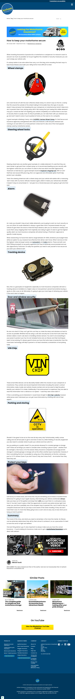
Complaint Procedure (33, 659)
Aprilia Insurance (21, 644)
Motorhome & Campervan (34, 43)
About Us (33, 644)
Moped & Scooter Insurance (8, 644)
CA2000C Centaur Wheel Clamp (43, 119)
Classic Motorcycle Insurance (9, 648)
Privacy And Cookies (34, 662)
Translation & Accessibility (57, 1)
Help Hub (33, 650)
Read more (20, 610)
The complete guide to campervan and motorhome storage (13, 603)
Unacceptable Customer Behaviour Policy (35, 666)
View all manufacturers (24, 658)
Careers (33, 646)
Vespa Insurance (22, 655)
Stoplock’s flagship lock (48, 171)
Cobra (45, 242)
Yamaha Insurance (22, 653)
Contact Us (34, 653)
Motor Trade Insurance (10, 653)
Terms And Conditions (34, 655)
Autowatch (36, 242)
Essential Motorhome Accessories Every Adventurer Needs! (37, 603)
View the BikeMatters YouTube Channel (37, 627)
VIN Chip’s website (54, 395)
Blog (12, 18)
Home (8, 18)
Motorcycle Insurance (10, 651)
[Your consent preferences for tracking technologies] (2, 697)
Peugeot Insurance (22, 650)
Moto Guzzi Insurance (23, 646)
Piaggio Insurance (22, 648)
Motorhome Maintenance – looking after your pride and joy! (59, 604)
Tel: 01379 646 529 (45, 654)
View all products (9, 656)
